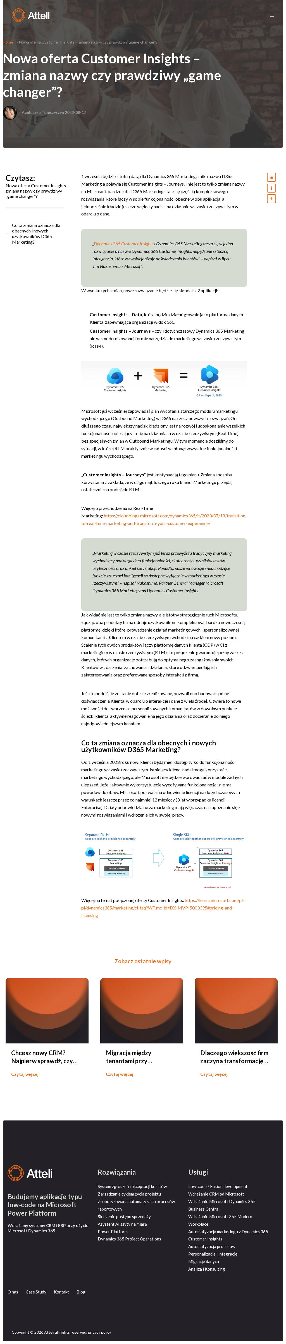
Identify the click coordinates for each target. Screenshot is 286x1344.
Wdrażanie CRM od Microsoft (216, 1193)
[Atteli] (30, 14)
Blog (81, 1291)
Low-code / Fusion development (217, 1186)
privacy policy (99, 1332)
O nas (13, 1291)
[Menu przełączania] (272, 15)
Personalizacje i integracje (212, 1253)
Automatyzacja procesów (211, 1246)
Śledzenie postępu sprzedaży (124, 1216)
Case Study (36, 1291)
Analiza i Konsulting (206, 1268)
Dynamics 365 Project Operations (129, 1238)
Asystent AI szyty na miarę (122, 1224)
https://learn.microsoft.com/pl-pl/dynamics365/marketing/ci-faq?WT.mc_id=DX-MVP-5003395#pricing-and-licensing (162, 907)
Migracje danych (203, 1261)
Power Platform (113, 1231)
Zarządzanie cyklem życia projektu (129, 1193)
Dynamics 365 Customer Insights (123, 243)
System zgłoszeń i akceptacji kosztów (132, 1186)
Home (8, 42)
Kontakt (61, 1291)
